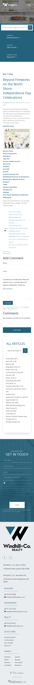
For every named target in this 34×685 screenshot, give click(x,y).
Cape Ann (6, 159)
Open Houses (11, 47)
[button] (30, 27)
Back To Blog (8, 74)
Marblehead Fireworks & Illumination (16, 177)
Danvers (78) (10, 375)
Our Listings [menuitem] (8, 643)
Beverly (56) (10, 364)
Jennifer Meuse (10, 103)
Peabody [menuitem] (7, 657)
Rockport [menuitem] (18, 665)
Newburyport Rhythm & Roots (14, 179)
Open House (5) (11, 408)
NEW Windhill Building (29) (15, 405)
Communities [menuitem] (9, 640)
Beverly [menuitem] (17, 660)
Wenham (6, 192)
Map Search (11, 57)
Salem (5, 184)
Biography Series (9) (13, 367)
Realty (7, 617)
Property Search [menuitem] (10, 637)
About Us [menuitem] (7, 646)
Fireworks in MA (14, 231)
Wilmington (7, 197)
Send (17, 505)
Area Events (7, 253)
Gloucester (7, 164)
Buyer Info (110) (11, 370)
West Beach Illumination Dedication (15, 195)
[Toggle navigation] (26, 5)
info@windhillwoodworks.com (16, 612)
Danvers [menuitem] (7, 662)
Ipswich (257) (10, 394)
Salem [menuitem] (6, 660)
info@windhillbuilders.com (15, 597)
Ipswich (5, 172)
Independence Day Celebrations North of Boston (17, 220)
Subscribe (17, 330)
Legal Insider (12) (12, 400)
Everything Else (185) (13, 381)
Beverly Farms (8, 151)
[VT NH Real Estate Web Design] (17, 681)
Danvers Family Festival (11, 161)
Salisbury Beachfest (10, 187)
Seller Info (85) (11, 411)
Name (5, 263)
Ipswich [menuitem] (17, 657)
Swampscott (7, 190)
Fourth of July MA (15, 214)
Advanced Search (13, 38)
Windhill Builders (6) (13, 422)
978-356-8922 (11, 623)
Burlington (6, 156)
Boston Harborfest (10, 153)
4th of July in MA (15, 212)
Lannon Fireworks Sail (10, 174)
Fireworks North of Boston (19, 236)
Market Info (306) (12, 403)
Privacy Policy (19, 495)
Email (5, 271)
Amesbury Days (8, 126)
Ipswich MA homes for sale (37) (17, 397)
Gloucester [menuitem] (19, 662)
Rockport (6, 182)
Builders (8, 588)
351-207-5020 (11, 609)
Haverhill (6, 169)
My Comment (7, 289)
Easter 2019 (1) (11, 378)
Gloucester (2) (11, 383)
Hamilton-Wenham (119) (14, 386)
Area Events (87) (11, 359)
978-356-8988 (11, 594)
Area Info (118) (11, 361)
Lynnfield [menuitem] (7, 665)
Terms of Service (11, 308)
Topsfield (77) (11, 414)
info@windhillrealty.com (14, 626)
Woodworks (10, 602)
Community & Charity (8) (14, 372)
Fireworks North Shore (17, 234)
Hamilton (6, 166)
